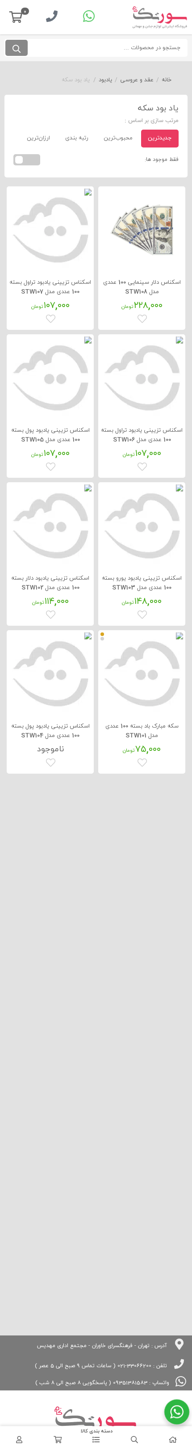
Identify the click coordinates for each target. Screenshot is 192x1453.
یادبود (105, 80)
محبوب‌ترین (118, 138)
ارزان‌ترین (38, 138)
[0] (15, 17)
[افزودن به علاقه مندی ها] (143, 317)
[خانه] (173, 1439)
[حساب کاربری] (19, 1439)
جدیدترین (160, 138)
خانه (166, 80)
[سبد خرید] (57, 1439)
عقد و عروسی (137, 80)
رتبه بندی (76, 138)
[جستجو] (16, 48)
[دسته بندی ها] (96, 1439)
